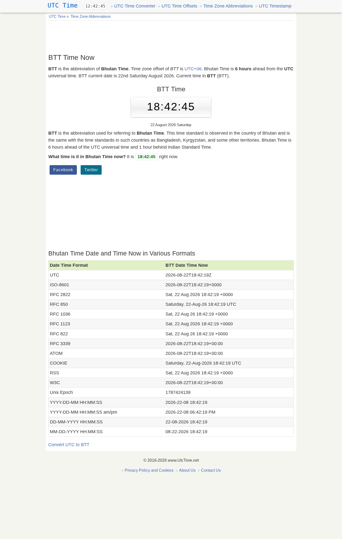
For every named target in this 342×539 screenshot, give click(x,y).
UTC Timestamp (275, 6)
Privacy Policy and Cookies (149, 470)
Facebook (63, 170)
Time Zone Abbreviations (228, 6)
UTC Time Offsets (179, 6)
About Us (187, 470)
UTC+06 (193, 68)
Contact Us (211, 470)
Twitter (91, 170)
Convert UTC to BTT (68, 444)
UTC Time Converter (134, 6)
